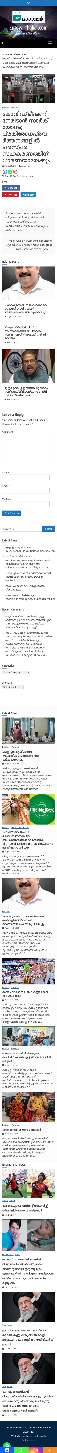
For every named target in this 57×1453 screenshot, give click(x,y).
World (12, 1201)
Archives (7, 682)
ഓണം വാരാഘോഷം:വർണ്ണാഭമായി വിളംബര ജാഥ (25, 994)
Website (7, 499)
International (8, 1254)
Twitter (29, 187)
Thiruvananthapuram (20, 827)
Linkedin (29, 194)
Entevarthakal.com (28, 27)
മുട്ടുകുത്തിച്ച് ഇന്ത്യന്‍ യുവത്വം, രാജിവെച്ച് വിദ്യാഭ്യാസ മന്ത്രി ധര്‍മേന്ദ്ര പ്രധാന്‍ (27, 391)
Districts (5, 747)
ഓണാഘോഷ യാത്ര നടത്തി (21, 1130)
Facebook (11, 187)
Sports (5, 1201)
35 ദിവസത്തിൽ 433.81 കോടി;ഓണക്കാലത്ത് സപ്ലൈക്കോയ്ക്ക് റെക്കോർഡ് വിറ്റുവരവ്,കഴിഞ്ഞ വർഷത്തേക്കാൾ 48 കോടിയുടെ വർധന (27, 840)
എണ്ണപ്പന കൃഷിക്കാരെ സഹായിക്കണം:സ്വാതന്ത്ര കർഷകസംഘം (20, 756)
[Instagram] (15, 172)
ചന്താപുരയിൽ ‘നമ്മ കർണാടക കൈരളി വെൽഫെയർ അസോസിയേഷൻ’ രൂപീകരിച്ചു (26, 308)
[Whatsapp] (10, 172)
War (4, 1325)
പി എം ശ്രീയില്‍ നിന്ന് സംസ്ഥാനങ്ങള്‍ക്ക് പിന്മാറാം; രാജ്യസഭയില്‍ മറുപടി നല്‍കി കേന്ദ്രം (25, 332)
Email (6, 485)
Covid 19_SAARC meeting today (19, 176)
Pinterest (11, 194)
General (5, 108)
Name (6, 472)
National (14, 108)
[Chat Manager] (7, 1446)
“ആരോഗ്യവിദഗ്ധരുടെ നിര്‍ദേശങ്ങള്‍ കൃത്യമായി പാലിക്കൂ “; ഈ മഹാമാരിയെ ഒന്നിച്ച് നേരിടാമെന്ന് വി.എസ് (29, 244)
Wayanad (15, 747)
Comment (8, 431)
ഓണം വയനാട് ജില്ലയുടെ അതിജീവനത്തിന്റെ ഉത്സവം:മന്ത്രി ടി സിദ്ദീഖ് (26, 1057)
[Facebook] (5, 172)
